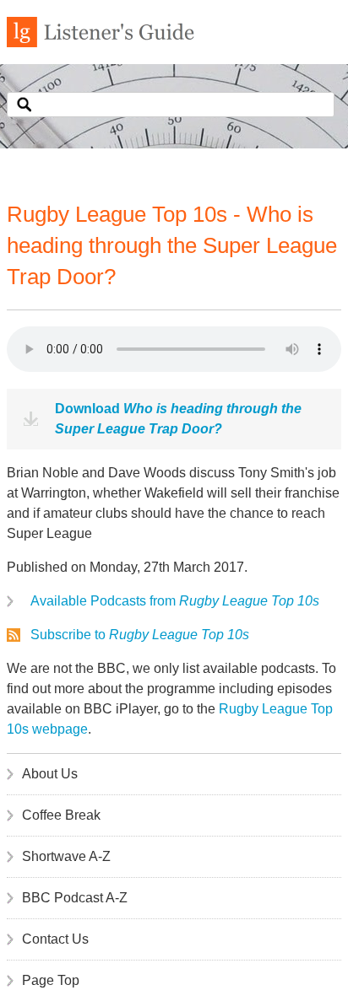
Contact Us (55, 939)
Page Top (50, 980)
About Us (50, 774)
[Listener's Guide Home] (100, 42)
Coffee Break (61, 815)
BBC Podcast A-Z (75, 898)
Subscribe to (139, 634)
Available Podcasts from (174, 601)
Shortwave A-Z (66, 856)
